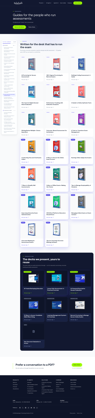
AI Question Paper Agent (47, 390)
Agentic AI (56, 3)
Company (70, 3)
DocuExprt (15, 384)
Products (41, 3)
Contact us (72, 389)
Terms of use (79, 413)
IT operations (30, 393)
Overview (29, 382)
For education (30, 386)
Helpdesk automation (32, 391)
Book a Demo (78, 3)
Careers (57, 386)
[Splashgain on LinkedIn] (25, 408)
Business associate (60, 391)
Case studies (63, 3)
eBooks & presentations (75, 386)
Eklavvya (15, 382)
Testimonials (73, 384)
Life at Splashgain (60, 389)
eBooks (9, 45)
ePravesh (15, 386)
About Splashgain (60, 382)
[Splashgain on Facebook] (20, 408)
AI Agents (48, 3)
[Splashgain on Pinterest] (34, 408)
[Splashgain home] (18, 3)
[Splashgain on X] (23, 408)
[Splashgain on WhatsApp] (37, 408)
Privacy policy (72, 413)
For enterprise (30, 389)
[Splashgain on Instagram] (28, 408)
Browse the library (19, 27)
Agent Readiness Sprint (32, 384)
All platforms (16, 389)
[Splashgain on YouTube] (31, 408)
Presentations (9, 110)
